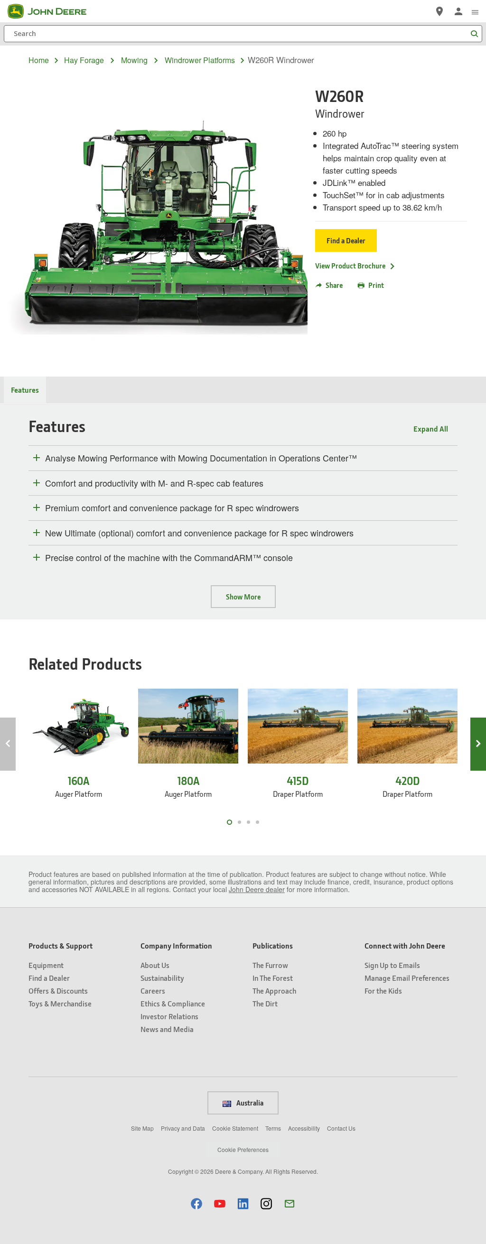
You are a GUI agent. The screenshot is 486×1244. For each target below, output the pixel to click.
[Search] (474, 34)
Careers (152, 990)
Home (38, 60)
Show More (243, 596)
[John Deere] (53, 11)
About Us (154, 965)
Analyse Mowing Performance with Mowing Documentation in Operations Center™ (201, 458)
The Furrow (270, 965)
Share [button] (334, 285)
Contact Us (341, 1128)
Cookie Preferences (243, 1149)
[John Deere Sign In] (458, 11)
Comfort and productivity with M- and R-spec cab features (154, 483)
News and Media (167, 1029)
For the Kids (383, 990)
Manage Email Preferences (406, 978)
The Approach (274, 990)
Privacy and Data (183, 1128)
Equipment (46, 965)
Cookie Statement (235, 1128)
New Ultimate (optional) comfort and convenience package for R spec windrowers (199, 533)
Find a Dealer (346, 240)
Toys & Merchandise (60, 1003)
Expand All (430, 428)
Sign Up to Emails (392, 965)
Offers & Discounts (58, 990)
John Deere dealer (257, 889)
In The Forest (272, 978)
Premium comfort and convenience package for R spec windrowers (172, 508)
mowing (134, 60)
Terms (273, 1128)
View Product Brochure (350, 265)
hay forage (84, 60)
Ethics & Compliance (172, 1003)
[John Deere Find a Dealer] (439, 11)
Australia (249, 1102)
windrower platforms (200, 60)
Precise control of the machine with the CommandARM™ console (169, 558)
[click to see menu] (475, 11)
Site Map (142, 1128)
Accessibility (304, 1128)
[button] (196, 1203)
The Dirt (265, 1003)
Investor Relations (169, 1016)
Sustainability (162, 978)
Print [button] (376, 285)
